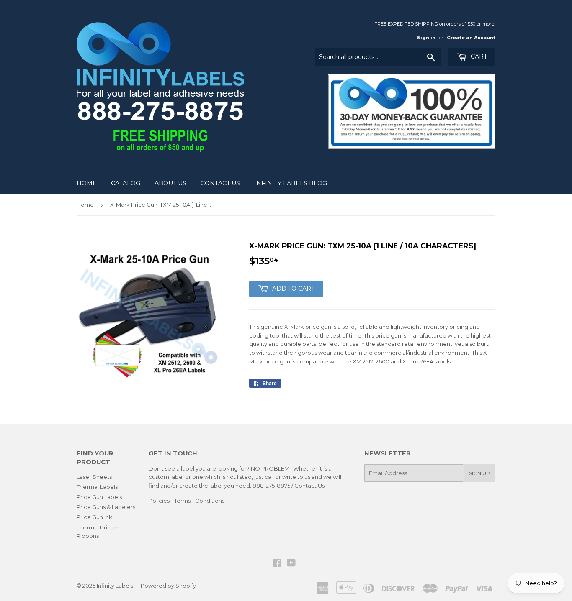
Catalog (125, 183)
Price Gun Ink (94, 517)
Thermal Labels (97, 486)
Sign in (426, 38)
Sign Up (479, 473)
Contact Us (220, 183)
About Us (170, 183)
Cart (478, 56)
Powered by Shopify (168, 585)
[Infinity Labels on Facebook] (277, 563)
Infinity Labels (115, 585)
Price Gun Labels (99, 497)
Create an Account (471, 38)
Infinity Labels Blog (290, 183)
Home (87, 183)
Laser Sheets (94, 476)
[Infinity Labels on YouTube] (291, 563)
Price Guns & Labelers (106, 507)
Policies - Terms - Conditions (186, 500)
